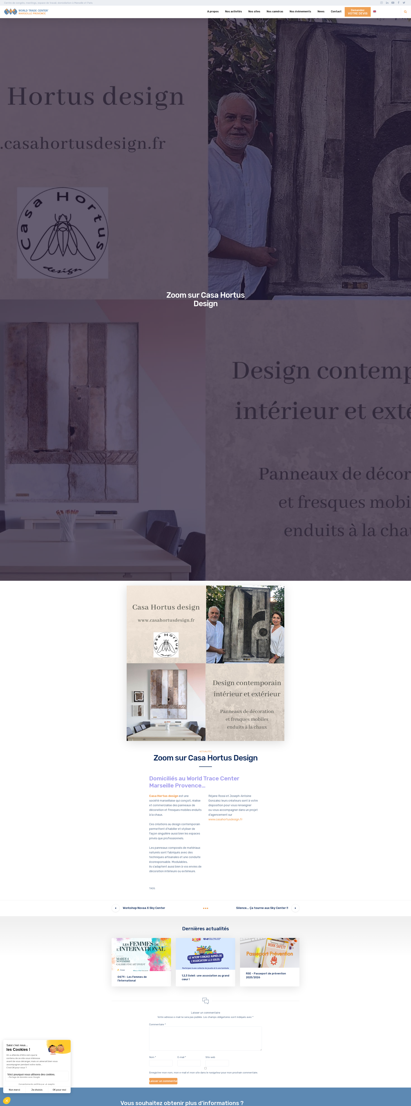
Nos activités (233, 11)
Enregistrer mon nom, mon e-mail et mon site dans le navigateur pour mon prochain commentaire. (203, 1072)
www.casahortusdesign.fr (225, 819)
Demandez (357, 12)
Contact (336, 11)
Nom (152, 1057)
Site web (210, 1057)
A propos (213, 11)
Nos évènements (300, 11)
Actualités (205, 751)
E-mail (181, 1057)
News (321, 11)
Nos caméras (275, 11)
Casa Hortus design (163, 796)
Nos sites (254, 11)
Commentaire (157, 1024)
